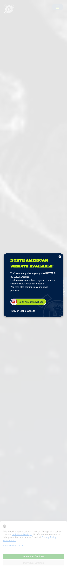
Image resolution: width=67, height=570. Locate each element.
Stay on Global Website (23, 310)
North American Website (31, 301)
